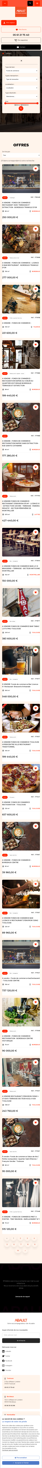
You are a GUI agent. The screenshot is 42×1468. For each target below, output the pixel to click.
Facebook (8, 1361)
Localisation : (9, 84)
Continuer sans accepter (10, 1450)
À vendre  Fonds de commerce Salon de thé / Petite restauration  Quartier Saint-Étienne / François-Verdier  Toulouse (20, 1159)
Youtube (8, 1370)
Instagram (8, 1365)
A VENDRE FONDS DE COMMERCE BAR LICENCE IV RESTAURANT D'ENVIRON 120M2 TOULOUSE (20, 920)
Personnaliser (22, 1458)
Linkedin (8, 1351)
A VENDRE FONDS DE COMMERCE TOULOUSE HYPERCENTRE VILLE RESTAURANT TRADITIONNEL (20, 744)
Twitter (7, 1356)
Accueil (3, 53)
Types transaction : (12, 76)
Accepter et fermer (22, 1463)
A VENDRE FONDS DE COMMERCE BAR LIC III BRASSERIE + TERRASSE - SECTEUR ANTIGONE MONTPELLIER (21, 568)
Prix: (6, 101)
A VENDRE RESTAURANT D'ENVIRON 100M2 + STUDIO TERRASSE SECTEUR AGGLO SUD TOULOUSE (20, 1098)
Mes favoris (21, 30)
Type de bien (10, 67)
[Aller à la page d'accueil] (21, 12)
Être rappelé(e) (21, 40)
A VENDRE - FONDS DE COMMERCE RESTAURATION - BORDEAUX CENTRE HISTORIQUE (17, 1038)
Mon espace (9, 23)
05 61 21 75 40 (21, 34)
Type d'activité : (10, 93)
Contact (21, 47)
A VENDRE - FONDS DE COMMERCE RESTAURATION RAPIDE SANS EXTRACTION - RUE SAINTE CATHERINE (20, 443)
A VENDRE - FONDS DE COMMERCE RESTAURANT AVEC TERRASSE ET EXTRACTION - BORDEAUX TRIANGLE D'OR (19, 205)
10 (18, 1250)
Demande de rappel (22, 1296)
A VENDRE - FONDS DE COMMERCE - (16, 323)
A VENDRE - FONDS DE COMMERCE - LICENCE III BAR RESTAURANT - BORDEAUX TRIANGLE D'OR (20, 265)
